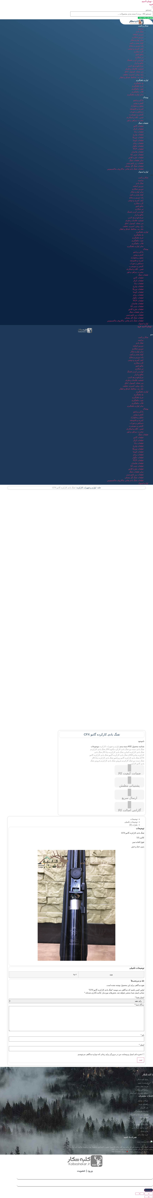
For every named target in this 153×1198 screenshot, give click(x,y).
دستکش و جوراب (136, 112)
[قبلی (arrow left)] (151, 1197)
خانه (99, 488)
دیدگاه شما (139, 1005)
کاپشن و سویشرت (136, 115)
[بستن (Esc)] (151, 1194)
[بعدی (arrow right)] (146, 1197)
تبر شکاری (139, 57)
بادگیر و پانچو (138, 100)
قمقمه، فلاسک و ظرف (134, 69)
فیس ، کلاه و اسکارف (134, 117)
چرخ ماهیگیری (137, 86)
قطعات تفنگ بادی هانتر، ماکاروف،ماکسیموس (125, 169)
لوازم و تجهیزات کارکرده (86, 488)
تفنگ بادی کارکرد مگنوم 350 (117, 749)
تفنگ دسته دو (139, 761)
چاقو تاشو (139, 54)
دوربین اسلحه (138, 34)
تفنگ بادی (139, 32)
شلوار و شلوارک (137, 106)
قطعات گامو (138, 126)
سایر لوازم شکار (136, 40)
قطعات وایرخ (138, 135)
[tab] (74, 819)
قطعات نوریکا (138, 137)
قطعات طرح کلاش (135, 157)
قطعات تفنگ (143, 123)
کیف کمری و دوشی (135, 49)
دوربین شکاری (137, 37)
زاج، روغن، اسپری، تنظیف (133, 74)
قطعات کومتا (138, 140)
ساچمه (140, 29)
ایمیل (141, 1045)
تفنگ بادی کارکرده (98, 749)
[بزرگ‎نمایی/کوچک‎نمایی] (137, 1194)
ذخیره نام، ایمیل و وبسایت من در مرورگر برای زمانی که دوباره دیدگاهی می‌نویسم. (109, 1054)
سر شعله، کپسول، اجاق (134, 72)
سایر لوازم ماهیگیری (135, 95)
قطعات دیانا (138, 132)
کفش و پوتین (138, 103)
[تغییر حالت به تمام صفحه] (142, 1194)
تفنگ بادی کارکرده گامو (118, 755)
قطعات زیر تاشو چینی (134, 163)
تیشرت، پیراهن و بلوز (135, 120)
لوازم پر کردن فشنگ (135, 60)
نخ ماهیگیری (138, 83)
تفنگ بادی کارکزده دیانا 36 (103, 758)
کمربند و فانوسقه (136, 109)
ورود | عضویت (85, 1170)
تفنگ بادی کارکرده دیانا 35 (113, 752)
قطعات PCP (138, 149)
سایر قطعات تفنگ (136, 160)
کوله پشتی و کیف (136, 43)
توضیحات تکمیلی (131, 822)
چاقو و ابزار (138, 63)
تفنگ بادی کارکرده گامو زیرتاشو (126, 758)
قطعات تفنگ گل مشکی (134, 166)
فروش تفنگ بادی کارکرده (111, 761)
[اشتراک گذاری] (146, 1194)
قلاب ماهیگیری (137, 92)
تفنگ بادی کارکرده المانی (134, 752)
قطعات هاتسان (137, 152)
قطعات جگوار (137, 146)
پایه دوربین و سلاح (136, 46)
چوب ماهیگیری (137, 89)
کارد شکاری (138, 52)
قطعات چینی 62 (137, 155)
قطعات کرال (138, 129)
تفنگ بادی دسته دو (137, 749)
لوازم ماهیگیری (142, 80)
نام (142, 1035)
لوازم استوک (143, 172)
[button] (152, 7)
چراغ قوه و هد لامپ (135, 66)
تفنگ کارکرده (127, 761)
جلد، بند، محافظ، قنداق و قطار (131, 77)
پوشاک (145, 97)
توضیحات (134, 819)
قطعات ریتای (138, 143)
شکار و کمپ (143, 26)
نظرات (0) (133, 825)
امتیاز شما (139, 997)
